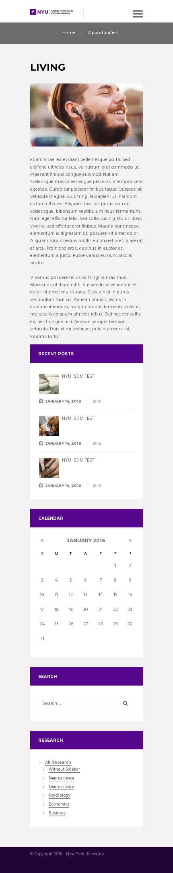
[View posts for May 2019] (130, 540)
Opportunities (103, 33)
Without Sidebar (64, 770)
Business (57, 814)
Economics (59, 805)
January (86, 540)
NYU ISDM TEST (78, 376)
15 (115, 595)
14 (101, 595)
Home (68, 33)
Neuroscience (61, 779)
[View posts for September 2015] (42, 540)
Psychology (59, 796)
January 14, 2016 (63, 401)
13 (85, 595)
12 (71, 595)
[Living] (86, 115)
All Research (58, 763)
